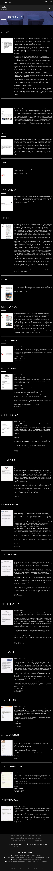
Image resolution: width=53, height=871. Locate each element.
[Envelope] (10, 2)
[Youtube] (6, 2)
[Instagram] (2, 2)
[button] (49, 8)
